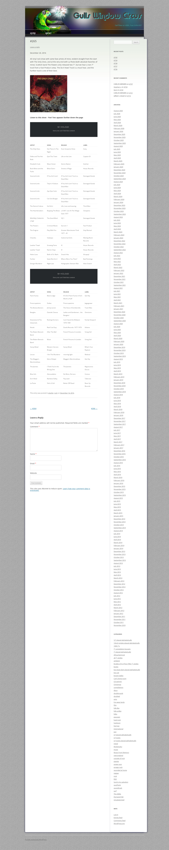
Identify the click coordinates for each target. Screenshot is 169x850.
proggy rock (118, 767)
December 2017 (119, 418)
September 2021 (120, 285)
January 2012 (118, 613)
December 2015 (119, 486)
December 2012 (119, 584)
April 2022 (117, 264)
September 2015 (120, 495)
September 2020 (120, 321)
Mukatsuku (118, 746)
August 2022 (118, 253)
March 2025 (118, 161)
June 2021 (117, 294)
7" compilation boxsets (122, 649)
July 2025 (117, 149)
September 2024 (120, 179)
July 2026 (117, 114)
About (48, 33)
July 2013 (117, 566)
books (116, 667)
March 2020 (118, 338)
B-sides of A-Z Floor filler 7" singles (126, 664)
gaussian (117, 717)
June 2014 (117, 536)
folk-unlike (117, 711)
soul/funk (117, 785)
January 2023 (118, 238)
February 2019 (119, 377)
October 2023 (119, 211)
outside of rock (119, 758)
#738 (115, 63)
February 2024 (119, 199)
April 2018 (117, 406)
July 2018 (117, 397)
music (116, 749)
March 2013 (118, 578)
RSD (115, 779)
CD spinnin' (118, 681)
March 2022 (118, 267)
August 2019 (118, 359)
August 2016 (118, 463)
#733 (125, 87)
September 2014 (120, 528)
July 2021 (117, 291)
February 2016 (119, 480)
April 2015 (117, 510)
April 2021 (117, 300)
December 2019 (119, 347)
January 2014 (118, 548)
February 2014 (119, 545)
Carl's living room (120, 678)
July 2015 (117, 501)
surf (115, 791)
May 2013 (117, 572)
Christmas (117, 684)
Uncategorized (119, 800)
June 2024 (117, 187)
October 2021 (119, 282)
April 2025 (117, 158)
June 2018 (117, 400)
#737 (115, 66)
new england (118, 755)
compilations (118, 687)
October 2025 (119, 140)
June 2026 (117, 116)
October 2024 (119, 176)
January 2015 (118, 516)
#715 (129, 96)
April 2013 (117, 575)
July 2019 (117, 362)
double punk (118, 693)
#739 (115, 60)
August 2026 (118, 111)
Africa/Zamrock (119, 655)
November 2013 (119, 554)
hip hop (116, 726)
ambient (117, 661)
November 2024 (119, 173)
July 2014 (117, 534)
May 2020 (117, 332)
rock (55, 393)
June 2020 (117, 329)
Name (33, 454)
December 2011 (119, 616)
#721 (131, 93)
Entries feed (118, 817)
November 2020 (119, 315)
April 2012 (117, 605)
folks (115, 714)
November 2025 (119, 137)
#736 (115, 69)
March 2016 (118, 477)
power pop (118, 764)
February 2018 (119, 412)
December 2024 (119, 170)
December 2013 (119, 551)
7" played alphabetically (122, 652)
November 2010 (119, 625)
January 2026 (118, 131)
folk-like (116, 708)
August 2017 (118, 427)
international (118, 729)
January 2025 (118, 167)
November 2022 (119, 244)
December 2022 (119, 241)
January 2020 (118, 344)
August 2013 (118, 563)
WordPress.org (119, 823)
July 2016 (117, 465)
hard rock (117, 720)
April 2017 (117, 439)
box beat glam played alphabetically (127, 670)
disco (116, 690)
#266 (94, 408)
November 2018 (119, 386)
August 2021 (118, 288)
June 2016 (117, 468)
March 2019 (118, 374)
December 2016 (119, 451)
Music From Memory (121, 752)
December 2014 (119, 519)
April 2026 (117, 122)
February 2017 (119, 445)
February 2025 (119, 164)
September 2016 (120, 460)
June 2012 (117, 599)
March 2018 (118, 409)
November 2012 (119, 587)
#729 (121, 90)
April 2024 (117, 193)
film (115, 705)
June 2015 (117, 504)
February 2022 (119, 270)
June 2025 (117, 152)
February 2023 (119, 235)
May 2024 (117, 190)
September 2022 (120, 250)
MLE (115, 90)
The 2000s (117, 794)
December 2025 (119, 134)
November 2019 (119, 350)
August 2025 (118, 146)
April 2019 (117, 371)
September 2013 (120, 560)
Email (33, 463)
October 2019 (119, 353)
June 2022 (117, 258)
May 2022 (117, 261)
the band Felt (118, 797)
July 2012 (117, 596)
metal (116, 744)
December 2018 (119, 383)
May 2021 (117, 297)
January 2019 (118, 380)
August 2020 (118, 324)
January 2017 (118, 448)
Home (33, 33)
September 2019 (120, 356)
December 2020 (119, 312)
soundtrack (118, 788)
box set (116, 673)
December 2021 (119, 276)
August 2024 (118, 182)
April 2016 (117, 474)
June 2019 (117, 365)
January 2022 (118, 273)
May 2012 (117, 602)
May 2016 (117, 471)
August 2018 (118, 395)
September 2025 (120, 143)
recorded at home (120, 770)
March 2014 (118, 542)
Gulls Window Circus (107, 16)
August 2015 (118, 498)
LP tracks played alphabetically (125, 741)
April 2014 (117, 539)
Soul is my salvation (121, 782)
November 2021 (119, 279)
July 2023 (117, 220)
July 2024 (117, 185)
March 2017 (118, 442)
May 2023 (117, 226)
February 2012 (119, 610)
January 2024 (118, 202)
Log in (116, 815)
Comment (35, 426)
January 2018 (118, 415)
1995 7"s (117, 646)
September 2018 (120, 392)
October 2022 (119, 247)
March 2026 (118, 125)
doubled (117, 696)
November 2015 (119, 489)
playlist (50, 393)
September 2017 (120, 424)
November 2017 (119, 421)
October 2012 (119, 590)
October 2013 (119, 557)
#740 (115, 57)
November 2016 (119, 454)
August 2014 (118, 531)
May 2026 (117, 119)
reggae (116, 773)
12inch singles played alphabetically (127, 643)
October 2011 (119, 622)
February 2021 (119, 306)
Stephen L (117, 87)
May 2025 (117, 155)
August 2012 (118, 593)
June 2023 (117, 223)
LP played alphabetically (122, 735)
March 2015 (118, 513)
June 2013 (117, 569)
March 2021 (118, 303)
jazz (115, 732)
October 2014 (119, 525)
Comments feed (119, 820)
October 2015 (119, 492)
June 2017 (117, 433)
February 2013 (119, 581)
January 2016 (118, 483)
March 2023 (118, 232)
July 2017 (117, 430)
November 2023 (119, 208)
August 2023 (118, 217)
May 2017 (117, 436)
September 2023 (120, 214)
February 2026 (119, 128)
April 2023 (117, 229)
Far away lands (119, 702)
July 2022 (117, 255)
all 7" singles (118, 658)
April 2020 (117, 335)
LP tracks (117, 738)
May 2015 (117, 507)
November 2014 (119, 522)
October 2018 (119, 389)
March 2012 (118, 607)
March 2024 (118, 196)
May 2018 (117, 403)
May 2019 (117, 368)
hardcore (117, 723)
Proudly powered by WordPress (36, 840)
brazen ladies (118, 676)
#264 (33, 408)
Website (33, 473)
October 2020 (119, 318)
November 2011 (119, 619)
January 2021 (118, 309)
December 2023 (119, 205)
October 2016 (119, 457)
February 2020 (119, 341)
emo (115, 699)
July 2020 (117, 326)
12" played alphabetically (123, 640)
